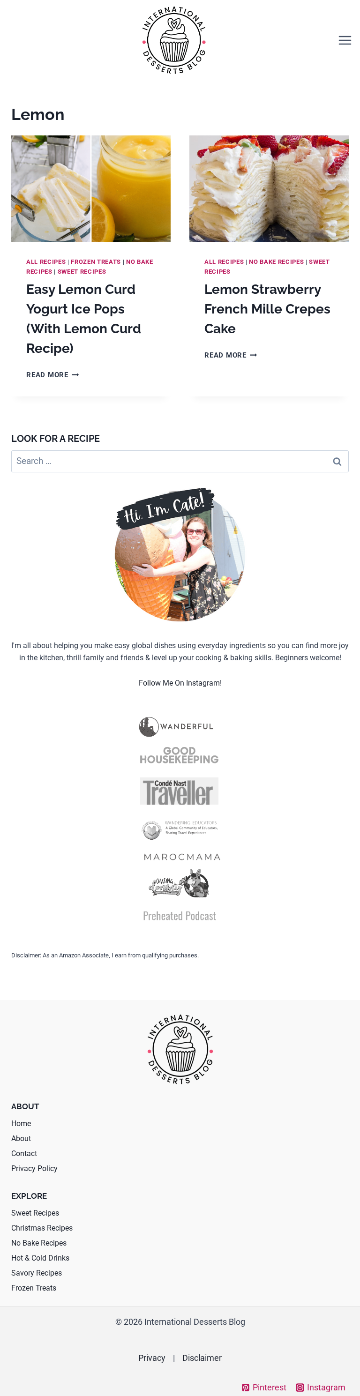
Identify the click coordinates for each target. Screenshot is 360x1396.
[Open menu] (344, 40)
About (21, 1138)
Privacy (151, 1358)
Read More (52, 375)
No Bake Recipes (276, 261)
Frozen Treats (96, 261)
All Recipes (46, 261)
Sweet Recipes (82, 271)
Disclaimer (202, 1358)
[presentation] (91, 188)
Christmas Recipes (42, 1228)
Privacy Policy (34, 1168)
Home (21, 1123)
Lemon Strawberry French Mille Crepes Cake (267, 309)
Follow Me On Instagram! (180, 683)
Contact (24, 1153)
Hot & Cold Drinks (40, 1258)
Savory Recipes (36, 1273)
